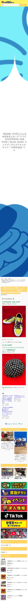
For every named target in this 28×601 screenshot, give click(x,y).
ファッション (17, 293)
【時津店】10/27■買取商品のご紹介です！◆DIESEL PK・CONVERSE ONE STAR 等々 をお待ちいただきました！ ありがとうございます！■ (7, 411)
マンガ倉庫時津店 (11, 293)
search (23, 4)
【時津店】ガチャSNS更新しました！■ (16, 589)
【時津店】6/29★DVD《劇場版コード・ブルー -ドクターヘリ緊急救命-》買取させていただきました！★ (20, 458)
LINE (21, 424)
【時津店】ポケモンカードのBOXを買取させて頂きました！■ (19, 397)
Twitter (15, 424)
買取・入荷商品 (4, 293)
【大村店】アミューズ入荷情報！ (15, 595)
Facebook (9, 424)
